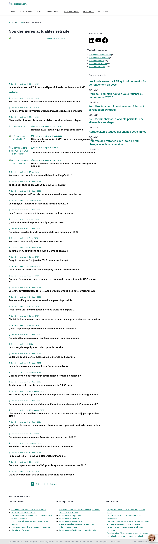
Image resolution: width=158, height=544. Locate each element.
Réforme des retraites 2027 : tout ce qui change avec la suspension (114, 142)
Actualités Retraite (97, 67)
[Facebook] (105, 40)
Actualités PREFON (98, 64)
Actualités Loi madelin (99, 58)
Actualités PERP (96, 61)
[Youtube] (98, 40)
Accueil (11, 22)
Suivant (53, 484)
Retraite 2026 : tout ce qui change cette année (117, 131)
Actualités (20, 22)
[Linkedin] (92, 40)
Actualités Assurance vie (100, 55)
